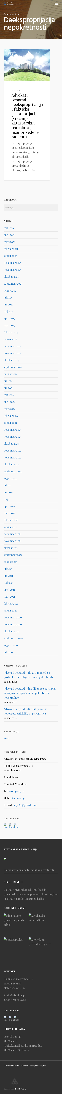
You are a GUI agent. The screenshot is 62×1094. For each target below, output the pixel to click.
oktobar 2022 (11, 464)
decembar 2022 (12, 450)
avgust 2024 (10, 374)
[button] (56, 3)
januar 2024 (10, 422)
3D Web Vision (20, 1089)
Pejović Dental (12, 1036)
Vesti (12, 54)
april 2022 (9, 506)
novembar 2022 (12, 457)
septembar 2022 (13, 471)
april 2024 (9, 402)
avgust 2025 (10, 290)
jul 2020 (8, 652)
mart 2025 (9, 325)
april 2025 (9, 318)
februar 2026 (11, 249)
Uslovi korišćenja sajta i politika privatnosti (29, 870)
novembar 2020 (13, 624)
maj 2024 (9, 395)
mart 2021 (9, 596)
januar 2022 (10, 527)
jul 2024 (8, 381)
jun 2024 (8, 388)
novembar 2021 (12, 541)
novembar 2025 (12, 269)
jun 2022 (8, 492)
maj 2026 (9, 228)
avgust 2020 (11, 645)
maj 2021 (8, 582)
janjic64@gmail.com (24, 805)
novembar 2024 (12, 353)
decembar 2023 (12, 429)
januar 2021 (10, 610)
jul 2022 (8, 485)
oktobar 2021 (11, 548)
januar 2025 (10, 339)
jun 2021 (8, 575)
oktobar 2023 (11, 443)
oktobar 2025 (11, 276)
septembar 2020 (13, 638)
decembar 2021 (12, 534)
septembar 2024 (13, 367)
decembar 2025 (12, 262)
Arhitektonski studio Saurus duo (23, 1045)
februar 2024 (11, 415)
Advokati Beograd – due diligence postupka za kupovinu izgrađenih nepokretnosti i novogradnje (30, 693)
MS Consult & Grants (16, 1050)
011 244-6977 (16, 791)
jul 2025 (8, 297)
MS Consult (10, 1041)
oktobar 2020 (11, 631)
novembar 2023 (12, 436)
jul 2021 (8, 568)
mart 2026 (9, 242)
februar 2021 (11, 603)
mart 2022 (9, 513)
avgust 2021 (10, 562)
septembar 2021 (13, 555)
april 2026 (9, 235)
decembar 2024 (12, 346)
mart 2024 (9, 409)
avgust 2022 (10, 478)
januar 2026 (10, 255)
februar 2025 (11, 332)
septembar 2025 (13, 283)
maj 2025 (8, 311)
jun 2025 (8, 304)
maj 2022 (9, 499)
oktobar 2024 (11, 360)
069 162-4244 (18, 798)
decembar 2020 (13, 617)
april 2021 (9, 589)
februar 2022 (11, 520)
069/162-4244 (17, 988)
